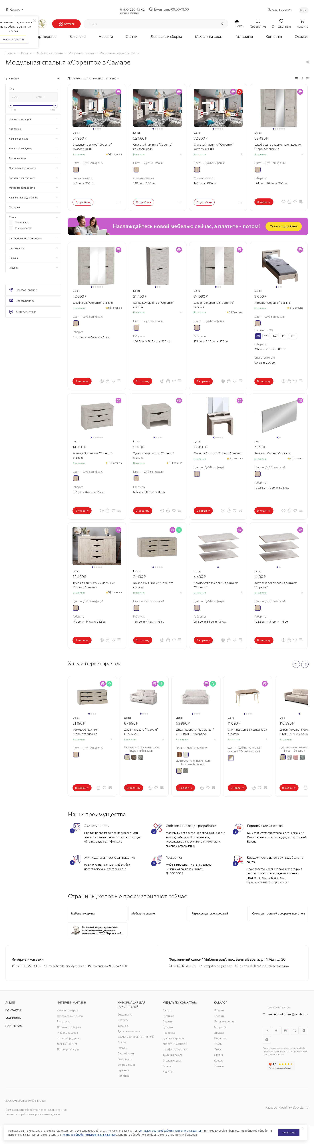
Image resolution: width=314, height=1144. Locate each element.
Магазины (13, 1018)
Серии (166, 1010)
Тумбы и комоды (173, 1054)
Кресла (218, 1060)
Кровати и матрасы (175, 1043)
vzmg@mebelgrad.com (218, 966)
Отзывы (122, 1047)
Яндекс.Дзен (267, 1040)
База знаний (125, 1059)
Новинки (168, 1071)
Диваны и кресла (173, 1038)
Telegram (276, 1030)
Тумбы (218, 1043)
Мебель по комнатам (180, 1002)
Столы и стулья (172, 1060)
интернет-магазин (129, 13)
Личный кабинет (67, 1043)
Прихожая (169, 1032)
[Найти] (222, 23)
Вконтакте (267, 1030)
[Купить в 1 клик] (289, 201)
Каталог (220, 1002)
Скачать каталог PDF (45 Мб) (136, 1036)
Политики (124, 1075)
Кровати (219, 1016)
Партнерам (14, 1025)
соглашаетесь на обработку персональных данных (170, 1130)
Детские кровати (225, 1021)
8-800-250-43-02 (132, 9)
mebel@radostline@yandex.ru (67, 966)
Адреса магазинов (129, 1031)
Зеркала (168, 1066)
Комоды (219, 1066)
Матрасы (220, 1027)
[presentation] (296, 664)
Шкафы (219, 1032)
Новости (123, 1020)
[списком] (301, 78)
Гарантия (123, 1070)
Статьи (122, 1042)
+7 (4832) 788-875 (185, 966)
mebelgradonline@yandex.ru (288, 1014)
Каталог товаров (67, 1010)
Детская (168, 1027)
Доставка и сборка (69, 1027)
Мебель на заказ (67, 1032)
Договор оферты (68, 1049)
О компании (125, 1014)
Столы (218, 1049)
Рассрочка (64, 1021)
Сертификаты (126, 1053)
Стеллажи (220, 1038)
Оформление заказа (70, 1016)
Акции (10, 1002)
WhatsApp (304, 1030)
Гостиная (168, 1016)
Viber (295, 1030)
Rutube (285, 1030)
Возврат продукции (69, 1038)
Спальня (168, 1021)
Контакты (13, 1010)
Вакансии (123, 1025)
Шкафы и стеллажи (175, 1049)
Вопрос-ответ (126, 1064)
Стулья (218, 1054)
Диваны (219, 1010)
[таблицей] (307, 78)
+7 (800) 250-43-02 (28, 966)
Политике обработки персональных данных (88, 1134)
